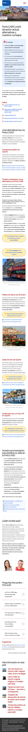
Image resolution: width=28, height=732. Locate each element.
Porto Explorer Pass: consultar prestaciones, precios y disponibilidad (15, 238)
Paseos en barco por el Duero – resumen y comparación (16, 689)
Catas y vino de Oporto (10, 507)
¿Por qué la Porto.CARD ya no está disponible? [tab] (13, 614)
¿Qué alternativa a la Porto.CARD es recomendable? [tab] (10, 624)
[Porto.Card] (11, 3)
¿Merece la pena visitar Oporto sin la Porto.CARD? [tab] (12, 634)
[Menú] (24, 3)
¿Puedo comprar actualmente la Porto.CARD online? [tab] (13, 604)
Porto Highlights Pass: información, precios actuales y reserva (14, 252)
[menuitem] (24, 3)
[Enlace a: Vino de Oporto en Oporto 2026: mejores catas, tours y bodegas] (4, 670)
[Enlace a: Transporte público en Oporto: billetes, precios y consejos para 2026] (4, 706)
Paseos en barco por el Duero (12, 505)
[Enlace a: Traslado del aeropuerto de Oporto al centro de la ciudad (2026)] (4, 696)
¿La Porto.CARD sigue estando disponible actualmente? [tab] (11, 594)
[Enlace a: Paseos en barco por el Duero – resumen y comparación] (4, 688)
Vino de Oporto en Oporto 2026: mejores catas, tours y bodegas (17, 671)
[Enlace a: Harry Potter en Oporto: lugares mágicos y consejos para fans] (4, 678)
